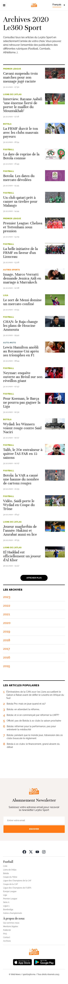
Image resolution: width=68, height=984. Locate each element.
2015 (6, 666)
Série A (6, 902)
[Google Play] (44, 962)
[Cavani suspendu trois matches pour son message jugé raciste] (55, 73)
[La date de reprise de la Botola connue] (55, 153)
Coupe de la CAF (10, 884)
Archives (7, 941)
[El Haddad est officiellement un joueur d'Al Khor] (55, 551)
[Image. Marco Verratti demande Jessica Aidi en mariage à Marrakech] (55, 274)
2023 (6, 597)
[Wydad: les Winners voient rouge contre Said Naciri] (55, 423)
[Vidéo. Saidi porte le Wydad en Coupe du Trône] (55, 500)
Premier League (12, 69)
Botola (7, 124)
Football (8, 149)
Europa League (9, 891)
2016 (6, 657)
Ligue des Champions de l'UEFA (17, 888)
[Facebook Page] (24, 852)
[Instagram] (44, 852)
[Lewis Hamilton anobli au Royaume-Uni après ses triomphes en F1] (55, 347)
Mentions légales (10, 926)
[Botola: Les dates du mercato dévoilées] (55, 175)
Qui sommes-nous (11, 923)
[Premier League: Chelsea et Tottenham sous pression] (55, 222)
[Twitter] (31, 852)
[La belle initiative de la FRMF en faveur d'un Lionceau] (55, 248)
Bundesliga (8, 909)
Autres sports (11, 270)
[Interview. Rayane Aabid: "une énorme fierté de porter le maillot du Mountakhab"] (55, 98)
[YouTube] (37, 852)
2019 (6, 631)
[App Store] (22, 962)
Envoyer (34, 829)
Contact (6, 937)
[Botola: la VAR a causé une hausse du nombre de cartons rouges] (55, 475)
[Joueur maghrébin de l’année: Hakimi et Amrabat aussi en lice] (55, 526)
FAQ (5, 934)
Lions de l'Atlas (12, 94)
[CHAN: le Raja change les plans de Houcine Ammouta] (55, 321)
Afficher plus (34, 578)
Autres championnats (12, 913)
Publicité (7, 930)
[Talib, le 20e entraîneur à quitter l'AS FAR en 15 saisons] (55, 449)
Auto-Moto (9, 343)
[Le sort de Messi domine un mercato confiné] (55, 299)
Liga (5, 295)
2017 (6, 649)
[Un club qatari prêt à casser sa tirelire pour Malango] (55, 197)
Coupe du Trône (10, 877)
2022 (6, 605)
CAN (5, 866)
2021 (6, 614)
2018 (6, 640)
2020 (6, 623)
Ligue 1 (6, 906)
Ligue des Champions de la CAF (17, 881)
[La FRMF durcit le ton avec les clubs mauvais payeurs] (55, 128)
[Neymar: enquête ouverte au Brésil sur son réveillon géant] (55, 372)
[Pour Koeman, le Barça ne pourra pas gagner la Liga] (55, 398)
